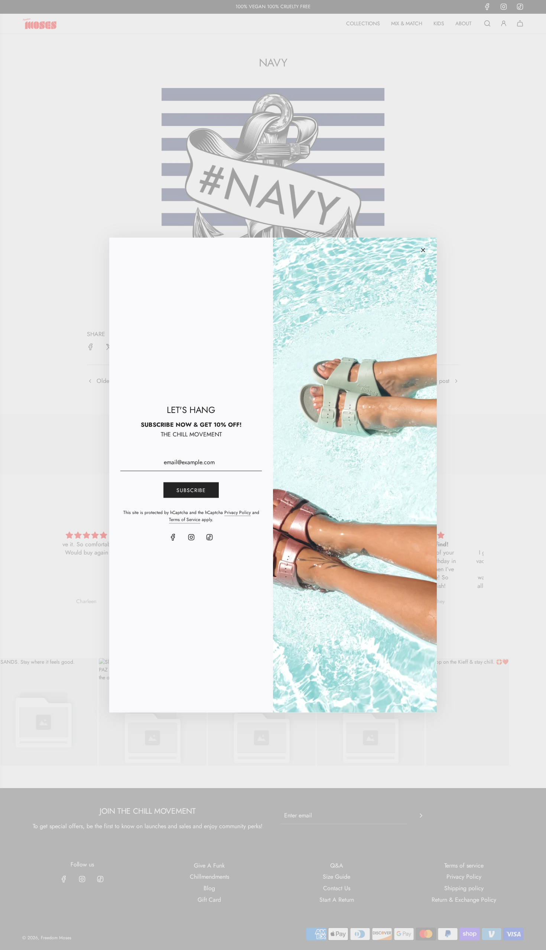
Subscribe (191, 490)
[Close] (423, 250)
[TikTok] (209, 537)
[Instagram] (191, 537)
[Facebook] (173, 537)
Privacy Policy (237, 512)
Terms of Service (184, 519)
